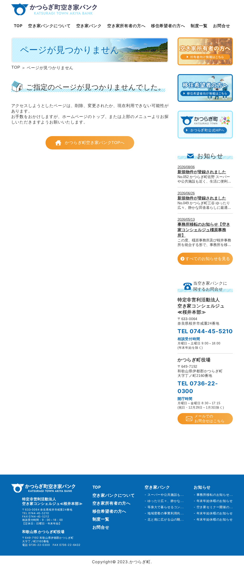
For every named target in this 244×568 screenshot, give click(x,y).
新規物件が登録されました (202, 171)
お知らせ (202, 487)
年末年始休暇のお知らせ (215, 501)
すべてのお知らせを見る (207, 258)
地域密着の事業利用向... (165, 513)
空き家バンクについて (49, 25)
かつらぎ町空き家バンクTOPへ (95, 142)
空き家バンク (89, 25)
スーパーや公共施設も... (165, 494)
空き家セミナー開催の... (215, 507)
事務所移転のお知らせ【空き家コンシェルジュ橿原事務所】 (204, 230)
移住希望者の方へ (168, 25)
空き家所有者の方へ (126, 25)
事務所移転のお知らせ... (215, 494)
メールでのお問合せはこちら (209, 418)
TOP (18, 25)
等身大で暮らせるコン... (165, 507)
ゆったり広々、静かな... (165, 501)
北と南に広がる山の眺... (165, 519)
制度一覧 (199, 25)
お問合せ (221, 25)
